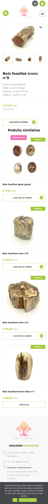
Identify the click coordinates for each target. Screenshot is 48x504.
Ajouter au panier (18, 122)
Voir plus (24, 404)
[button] (42, 14)
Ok (15, 500)
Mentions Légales (27, 500)
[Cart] (35, 4)
